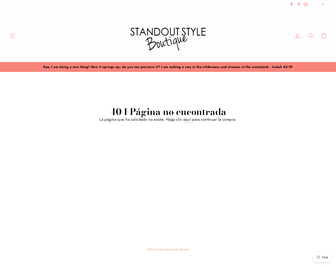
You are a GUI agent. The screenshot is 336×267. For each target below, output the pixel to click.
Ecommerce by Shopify (174, 249)
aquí (187, 119)
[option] (168, 67)
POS (150, 249)
